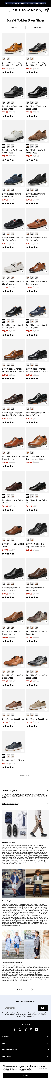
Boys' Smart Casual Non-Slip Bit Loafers (13, 238)
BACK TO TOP (23, 989)
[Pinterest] (31, 1029)
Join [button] (43, 1008)
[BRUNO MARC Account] (40, 10)
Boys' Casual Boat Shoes (13, 719)
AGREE (25, 1075)
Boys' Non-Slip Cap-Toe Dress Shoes (36, 632)
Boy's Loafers (6, 794)
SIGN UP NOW (40, 3)
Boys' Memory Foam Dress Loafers (11, 589)
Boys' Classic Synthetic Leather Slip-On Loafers (13, 370)
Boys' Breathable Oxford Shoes (13, 501)
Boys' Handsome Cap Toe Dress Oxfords (37, 413)
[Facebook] (14, 1029)
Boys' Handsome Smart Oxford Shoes (36, 282)
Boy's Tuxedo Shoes (9, 796)
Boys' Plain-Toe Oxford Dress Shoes (12, 107)
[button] (4, 10)
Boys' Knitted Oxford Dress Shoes (35, 151)
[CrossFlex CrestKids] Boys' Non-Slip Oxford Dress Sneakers (12, 63)
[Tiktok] (25, 1029)
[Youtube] (36, 1029)
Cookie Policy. (26, 1070)
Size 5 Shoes (38, 796)
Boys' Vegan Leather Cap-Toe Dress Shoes (35, 457)
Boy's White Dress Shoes (24, 796)
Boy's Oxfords (16, 794)
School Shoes (40, 794)
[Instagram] (20, 1029)
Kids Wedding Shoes (28, 794)
